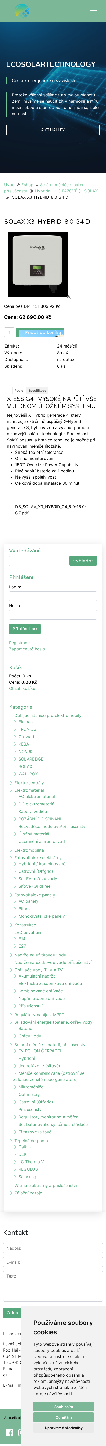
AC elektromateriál (37, 796)
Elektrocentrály (29, 782)
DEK (23, 1154)
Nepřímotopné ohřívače (42, 998)
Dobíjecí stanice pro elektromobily (48, 715)
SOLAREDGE (31, 759)
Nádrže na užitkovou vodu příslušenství (53, 962)
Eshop (27, 184)
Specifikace (37, 390)
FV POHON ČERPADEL (41, 1050)
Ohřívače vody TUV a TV (38, 969)
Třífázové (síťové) (36, 1131)
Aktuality (53, 130)
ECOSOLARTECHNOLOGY (51, 64)
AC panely (28, 901)
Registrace (19, 642)
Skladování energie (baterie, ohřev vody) (54, 1022)
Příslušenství (31, 1005)
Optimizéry (29, 1094)
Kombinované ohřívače (41, 990)
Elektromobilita (29, 850)
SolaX (62, 352)
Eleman (26, 721)
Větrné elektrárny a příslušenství (45, 1185)
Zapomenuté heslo (27, 648)
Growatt (26, 736)
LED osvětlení (27, 932)
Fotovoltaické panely (34, 895)
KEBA (24, 744)
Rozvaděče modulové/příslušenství (52, 826)
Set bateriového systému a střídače (53, 1124)
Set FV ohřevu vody (38, 878)
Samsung (27, 1176)
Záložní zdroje (28, 1192)
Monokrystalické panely (42, 916)
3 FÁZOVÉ (67, 190)
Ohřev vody (30, 1035)
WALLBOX (28, 774)
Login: (15, 586)
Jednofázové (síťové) (39, 1065)
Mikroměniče (31, 1086)
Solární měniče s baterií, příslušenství (50, 1044)
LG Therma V (31, 1161)
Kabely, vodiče (33, 811)
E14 (22, 938)
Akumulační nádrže (37, 976)
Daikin (25, 1146)
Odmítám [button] (64, 1417)
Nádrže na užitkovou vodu (40, 954)
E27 (22, 946)
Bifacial (26, 908)
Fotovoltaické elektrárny (38, 857)
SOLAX (91, 190)
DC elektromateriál (37, 803)
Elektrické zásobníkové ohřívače (50, 983)
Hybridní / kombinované (42, 863)
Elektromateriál (29, 790)
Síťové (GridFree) (35, 886)
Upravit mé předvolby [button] (64, 1428)
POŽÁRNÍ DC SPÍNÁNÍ (40, 818)
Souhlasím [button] (63, 1406)
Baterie (25, 1028)
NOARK (25, 751)
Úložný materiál (34, 833)
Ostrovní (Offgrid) (36, 871)
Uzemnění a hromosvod (42, 841)
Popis (19, 390)
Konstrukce (25, 924)
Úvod (9, 184)
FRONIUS (27, 729)
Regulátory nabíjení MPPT (39, 1014)
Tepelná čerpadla (31, 1140)
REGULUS (28, 1169)
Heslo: (15, 605)
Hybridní (43, 190)
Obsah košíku (22, 688)
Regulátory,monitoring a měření (49, 1116)
